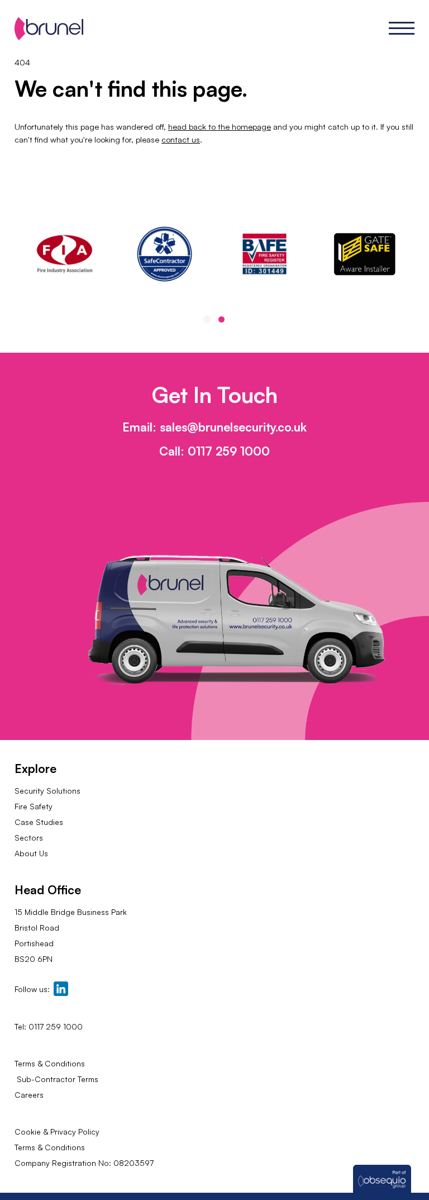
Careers (29, 1094)
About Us (31, 853)
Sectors (29, 837)
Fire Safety (34, 806)
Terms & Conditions (50, 1063)
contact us (180, 139)
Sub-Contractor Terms (56, 1079)
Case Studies (39, 822)
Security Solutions (47, 790)
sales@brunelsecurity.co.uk (233, 427)
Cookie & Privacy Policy (57, 1131)
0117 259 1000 (229, 451)
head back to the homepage (219, 126)
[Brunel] (49, 28)
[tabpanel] (264, 254)
